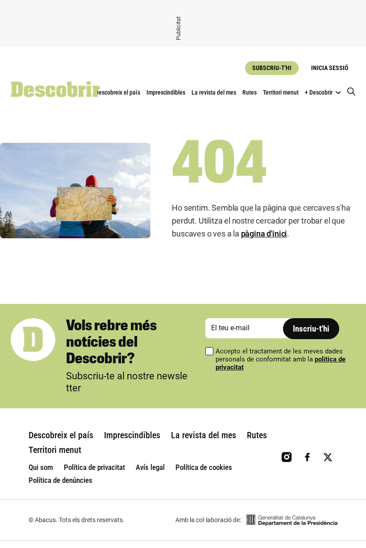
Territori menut (281, 92)
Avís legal (150, 467)
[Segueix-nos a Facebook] (307, 457)
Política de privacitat (94, 467)
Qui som (41, 467)
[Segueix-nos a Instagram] (287, 457)
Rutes (249, 92)
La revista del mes (213, 92)
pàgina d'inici (264, 233)
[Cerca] (351, 92)
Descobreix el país (117, 92)
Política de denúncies (60, 480)
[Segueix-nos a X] (328, 457)
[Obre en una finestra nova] (291, 520)
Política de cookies (203, 467)
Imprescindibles (165, 92)
